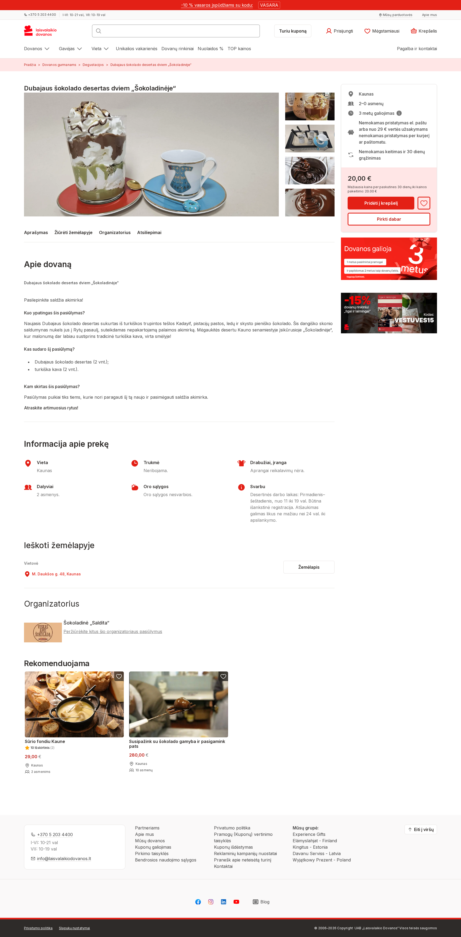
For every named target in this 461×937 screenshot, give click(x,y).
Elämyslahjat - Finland (315, 840)
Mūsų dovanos (150, 840)
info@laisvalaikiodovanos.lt (64, 858)
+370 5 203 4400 (55, 834)
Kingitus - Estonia (310, 847)
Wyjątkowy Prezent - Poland (322, 860)
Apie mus (144, 834)
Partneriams (147, 828)
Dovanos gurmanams (59, 65)
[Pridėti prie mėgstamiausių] (424, 203)
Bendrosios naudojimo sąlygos (165, 860)
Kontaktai (223, 866)
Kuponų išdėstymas (233, 847)
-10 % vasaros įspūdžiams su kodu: (217, 5)
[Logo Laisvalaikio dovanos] (43, 33)
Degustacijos (93, 65)
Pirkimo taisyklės (152, 853)
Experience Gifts (309, 834)
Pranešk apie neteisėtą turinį (242, 860)
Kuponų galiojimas (153, 847)
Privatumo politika (232, 828)
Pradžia (30, 65)
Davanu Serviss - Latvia (317, 853)
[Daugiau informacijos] (399, 113)
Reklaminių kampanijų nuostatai (245, 853)
